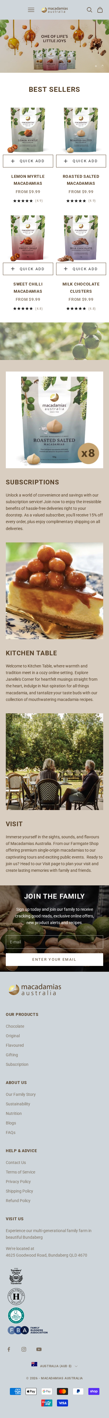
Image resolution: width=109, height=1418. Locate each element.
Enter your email (54, 959)
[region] (54, 46)
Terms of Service (20, 1172)
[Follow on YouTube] (39, 1349)
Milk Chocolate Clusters (80, 288)
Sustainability (18, 1104)
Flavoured (15, 1045)
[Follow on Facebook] (9, 1349)
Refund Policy (18, 1200)
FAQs (10, 1132)
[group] (54, 46)
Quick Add (36, 162)
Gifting (12, 1055)
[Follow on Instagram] (24, 1349)
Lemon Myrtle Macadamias (28, 180)
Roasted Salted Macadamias (81, 180)
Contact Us (16, 1162)
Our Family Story (21, 1094)
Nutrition (14, 1113)
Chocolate (15, 1026)
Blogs (11, 1123)
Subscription (17, 1064)
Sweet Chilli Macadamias (28, 288)
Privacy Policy (18, 1181)
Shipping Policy (19, 1191)
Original (13, 1035)
